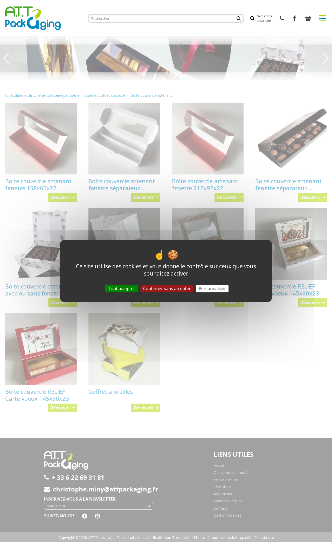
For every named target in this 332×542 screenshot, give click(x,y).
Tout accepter (121, 288)
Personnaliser (212, 288)
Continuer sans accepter (167, 288)
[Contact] (282, 18)
